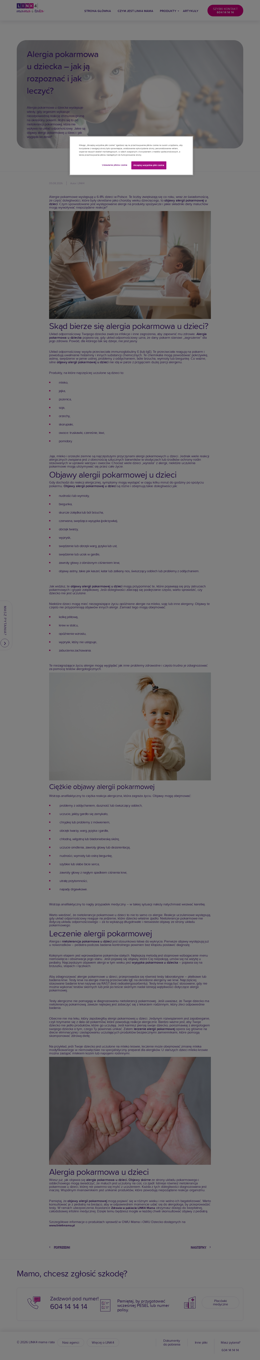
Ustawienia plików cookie (114, 165)
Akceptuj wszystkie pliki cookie (148, 165)
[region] (131, 155)
